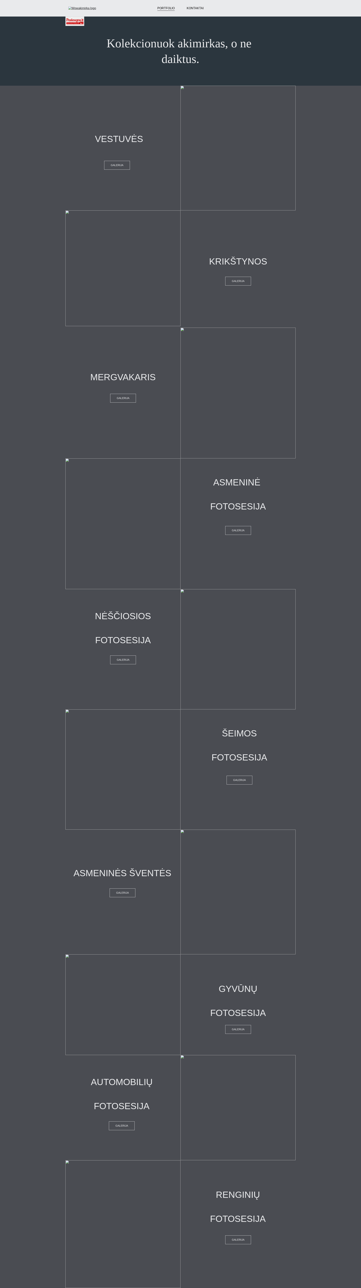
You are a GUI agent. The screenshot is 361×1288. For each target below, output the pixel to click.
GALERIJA (238, 281)
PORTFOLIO (166, 8)
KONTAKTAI (195, 8)
